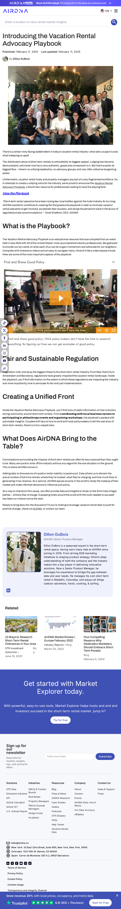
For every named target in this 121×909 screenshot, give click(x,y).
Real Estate (34, 796)
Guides (55, 806)
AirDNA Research (61, 798)
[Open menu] (116, 11)
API (8, 798)
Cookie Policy (15, 879)
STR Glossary (59, 815)
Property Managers (39, 801)
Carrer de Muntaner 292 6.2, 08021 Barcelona (44, 855)
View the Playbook (16, 193)
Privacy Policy (15, 873)
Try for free (61, 720)
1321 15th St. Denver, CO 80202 (40, 851)
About (78, 789)
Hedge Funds (36, 813)
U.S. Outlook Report (16, 811)
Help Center (58, 824)
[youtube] (21, 863)
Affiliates (79, 814)
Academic (34, 817)
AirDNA (37, 508)
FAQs (54, 820)
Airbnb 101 (11, 806)
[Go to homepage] (15, 11)
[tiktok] (30, 863)
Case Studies (59, 802)
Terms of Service (17, 867)
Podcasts (56, 811)
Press (101, 793)
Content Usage (16, 884)
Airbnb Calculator (15, 802)
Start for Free (100, 902)
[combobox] (107, 11)
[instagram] (25, 863)
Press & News (59, 793)
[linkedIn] (7, 863)
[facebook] (16, 863)
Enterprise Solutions (16, 793)
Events (78, 798)
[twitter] (12, 863)
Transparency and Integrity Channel (27, 890)
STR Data (11, 789)
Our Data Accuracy (85, 810)
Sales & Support (106, 789)
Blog (54, 789)
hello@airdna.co (20, 843)
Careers (79, 793)
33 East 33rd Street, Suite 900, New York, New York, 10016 (55, 847)
